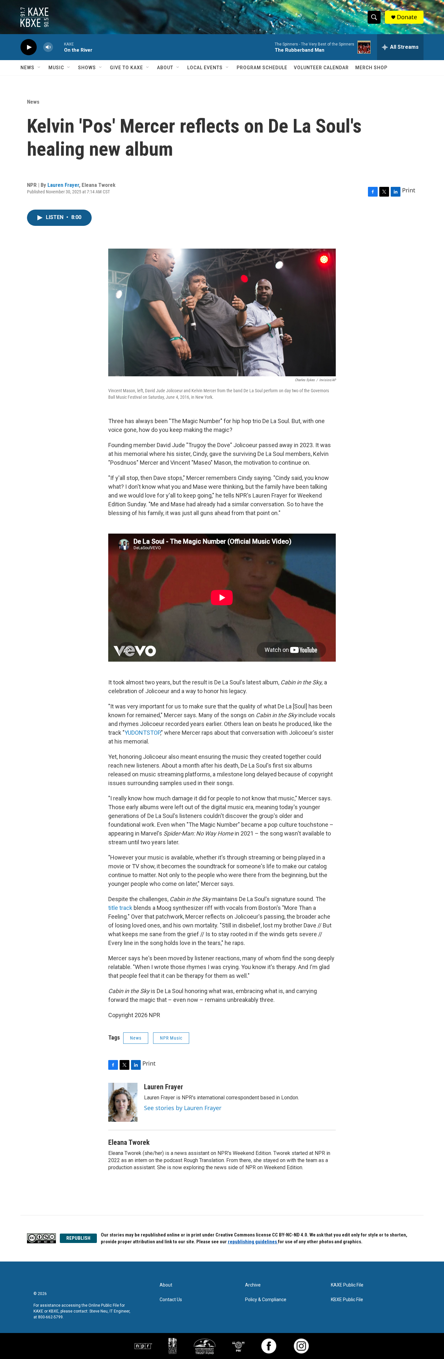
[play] (28, 47)
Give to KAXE (126, 67)
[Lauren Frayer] (122, 1102)
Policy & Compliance (265, 1299)
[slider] (58, 47)
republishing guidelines (253, 1242)
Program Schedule (262, 67)
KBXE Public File (347, 1299)
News (27, 67)
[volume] (48, 47)
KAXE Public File (347, 1285)
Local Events (205, 67)
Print (408, 190)
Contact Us (171, 1299)
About (165, 67)
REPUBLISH (78, 1238)
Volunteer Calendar (321, 67)
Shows (87, 67)
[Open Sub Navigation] (39, 67)
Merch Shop (371, 67)
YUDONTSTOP (142, 732)
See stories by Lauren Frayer (182, 1108)
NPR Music (171, 1038)
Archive (253, 1285)
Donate (407, 17)
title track (120, 907)
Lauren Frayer (63, 185)
